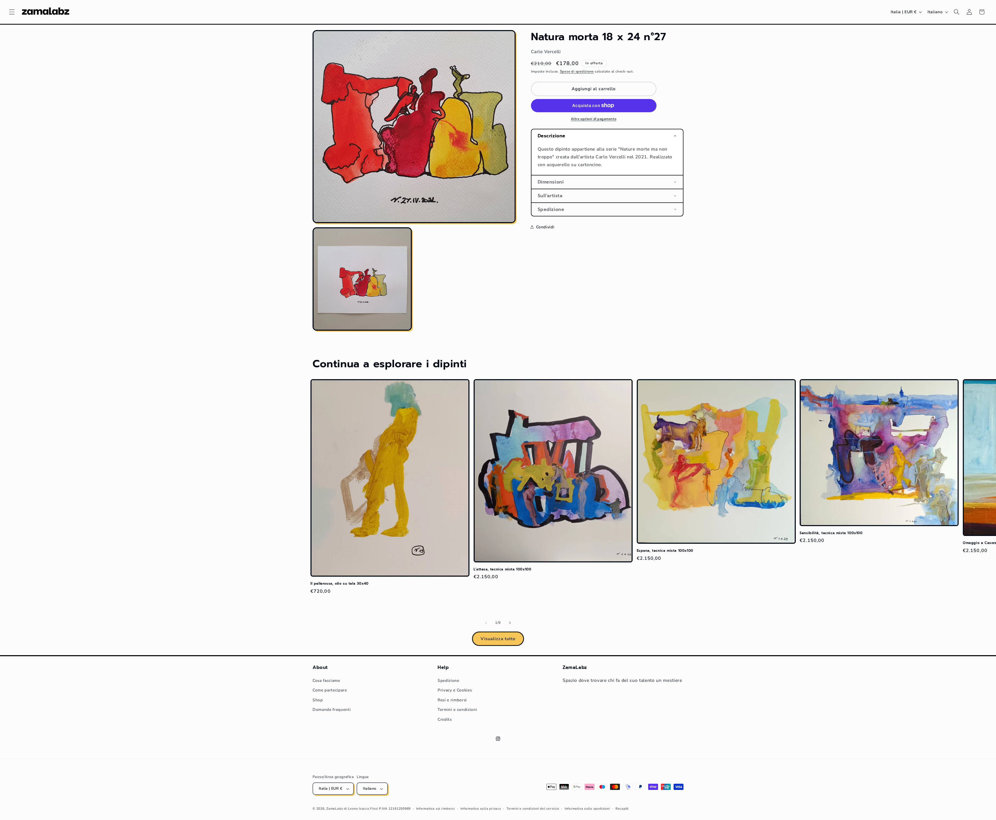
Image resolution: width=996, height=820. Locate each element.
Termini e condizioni (457, 709)
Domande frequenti (332, 709)
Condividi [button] (545, 227)
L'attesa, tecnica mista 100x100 (502, 569)
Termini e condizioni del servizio (533, 809)
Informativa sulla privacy (480, 809)
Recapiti (622, 809)
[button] (12, 12)
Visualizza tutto (498, 639)
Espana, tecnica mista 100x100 (665, 551)
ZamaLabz (334, 809)
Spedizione (448, 680)
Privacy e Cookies (455, 690)
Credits (445, 719)
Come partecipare (330, 690)
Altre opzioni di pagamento (593, 119)
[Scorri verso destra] (510, 623)
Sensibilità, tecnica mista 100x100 (831, 533)
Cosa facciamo (326, 680)
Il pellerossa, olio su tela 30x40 (339, 584)
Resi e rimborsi (452, 700)
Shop (318, 700)
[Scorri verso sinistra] (486, 623)
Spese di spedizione (577, 71)
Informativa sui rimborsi (435, 809)
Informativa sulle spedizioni (587, 809)
